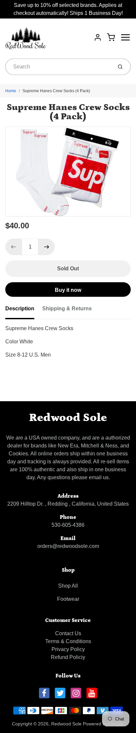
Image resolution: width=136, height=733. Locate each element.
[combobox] (58, 66)
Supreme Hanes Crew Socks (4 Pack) (56, 91)
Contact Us (68, 633)
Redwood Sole (68, 417)
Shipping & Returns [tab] (67, 308)
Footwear (68, 599)
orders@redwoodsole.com (68, 546)
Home (10, 91)
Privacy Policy (68, 649)
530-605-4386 (68, 525)
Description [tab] (19, 308)
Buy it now (68, 290)
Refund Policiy (68, 657)
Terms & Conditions (68, 641)
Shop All (68, 586)
